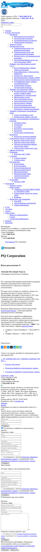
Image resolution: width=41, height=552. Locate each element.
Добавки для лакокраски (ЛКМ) (21, 89)
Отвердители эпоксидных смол (26, 148)
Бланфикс (17, 197)
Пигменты (13, 35)
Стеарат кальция (20, 158)
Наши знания (15, 187)
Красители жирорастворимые (25, 136)
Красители (18, 131)
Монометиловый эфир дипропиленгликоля (22, 175)
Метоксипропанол (21, 172)
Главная (8, 31)
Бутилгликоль (19, 164)
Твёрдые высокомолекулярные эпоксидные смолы (25, 145)
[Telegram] (20, 347)
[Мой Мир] (8, 347)
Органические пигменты (23, 38)
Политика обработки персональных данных (21, 368)
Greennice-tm (19, 401)
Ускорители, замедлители (23, 76)
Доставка (8, 209)
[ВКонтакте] (2, 347)
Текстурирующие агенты (23, 99)
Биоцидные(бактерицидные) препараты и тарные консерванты (26, 108)
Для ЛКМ (17, 201)
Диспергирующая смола (23, 105)
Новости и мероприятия (19, 215)
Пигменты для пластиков (23, 129)
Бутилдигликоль (20, 166)
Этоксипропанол (20, 178)
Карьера (8, 221)
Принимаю (5, 550)
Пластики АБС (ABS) (22, 154)
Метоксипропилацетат (22, 170)
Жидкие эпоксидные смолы (24, 140)
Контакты (9, 223)
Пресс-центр (10, 213)
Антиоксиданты (20, 123)
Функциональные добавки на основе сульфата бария (25, 92)
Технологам (9, 183)
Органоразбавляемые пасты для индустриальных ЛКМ (26, 61)
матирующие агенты (8, 311)
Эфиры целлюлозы (17, 150)
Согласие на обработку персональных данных (22, 372)
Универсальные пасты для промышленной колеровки (24, 53)
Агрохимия (14, 180)
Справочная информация (19, 219)
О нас (7, 207)
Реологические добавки (23, 103)
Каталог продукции (12, 33)
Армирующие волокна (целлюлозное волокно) (23, 86)
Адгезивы (17, 127)
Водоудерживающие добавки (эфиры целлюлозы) (25, 69)
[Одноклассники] (5, 347)
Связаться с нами (7, 22)
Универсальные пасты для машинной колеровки (24, 49)
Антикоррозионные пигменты (25, 40)
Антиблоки (18, 125)
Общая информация (21, 205)
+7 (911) (26, 18)
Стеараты (13, 156)
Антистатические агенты (23, 101)
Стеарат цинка (19, 160)
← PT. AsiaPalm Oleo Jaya (10, 359)
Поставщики (10, 242)
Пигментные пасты (17, 46)
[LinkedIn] (14, 347)
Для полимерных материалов (25, 203)
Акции (7, 211)
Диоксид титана (16, 44)
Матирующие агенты (22, 97)
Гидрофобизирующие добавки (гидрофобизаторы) (25, 83)
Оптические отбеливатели (24, 133)
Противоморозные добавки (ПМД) (27, 78)
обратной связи (27, 326)
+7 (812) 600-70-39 (24, 16)
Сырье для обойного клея (23, 115)
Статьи (12, 217)
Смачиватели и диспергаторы (25, 95)
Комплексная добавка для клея (25, 117)
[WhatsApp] (17, 347)
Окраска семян (19, 182)
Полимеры (14, 152)
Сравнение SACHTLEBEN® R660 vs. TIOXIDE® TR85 (27, 190)
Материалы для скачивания (20, 199)
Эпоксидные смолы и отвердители (23, 138)
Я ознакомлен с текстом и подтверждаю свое (19, 459)
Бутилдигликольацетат (22, 168)
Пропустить (14, 550)
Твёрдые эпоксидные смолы (24, 142)
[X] (11, 347)
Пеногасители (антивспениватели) (27, 80)
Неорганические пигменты (24, 36)
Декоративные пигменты (23, 42)
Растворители (15, 162)
